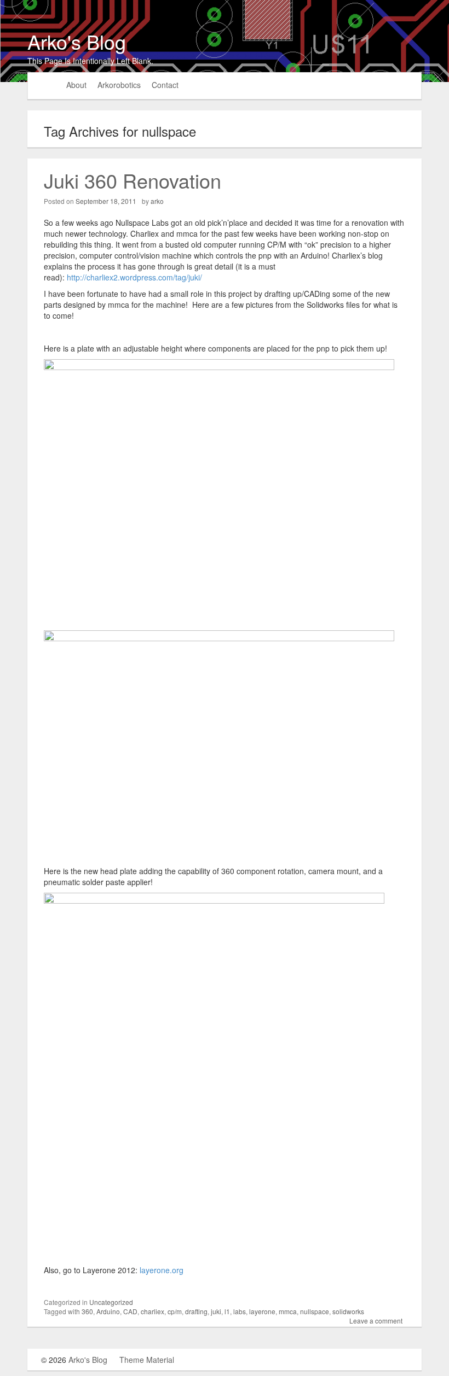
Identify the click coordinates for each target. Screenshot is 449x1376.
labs (239, 1311)
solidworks (348, 1311)
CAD (130, 1311)
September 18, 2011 (106, 201)
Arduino (108, 1311)
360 (87, 1311)
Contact (165, 84)
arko (157, 201)
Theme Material (146, 1359)
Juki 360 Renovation (132, 180)
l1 (227, 1311)
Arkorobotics (119, 84)
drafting (196, 1311)
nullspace (314, 1311)
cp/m (175, 1311)
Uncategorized (111, 1302)
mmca (288, 1311)
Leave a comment (375, 1320)
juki (216, 1311)
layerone (262, 1311)
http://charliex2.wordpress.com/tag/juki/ (134, 277)
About (76, 84)
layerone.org (163, 1269)
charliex (152, 1311)
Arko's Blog (76, 41)
